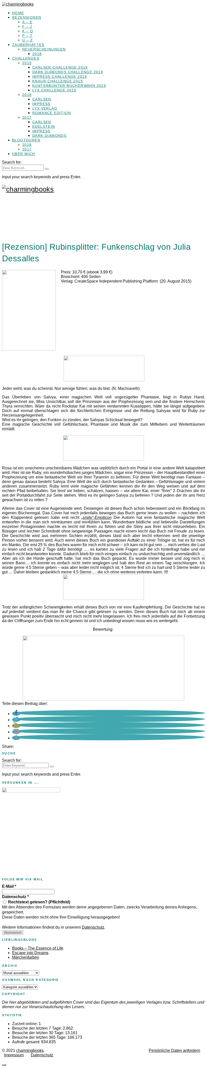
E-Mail (9, 886)
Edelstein (43, 126)
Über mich (23, 154)
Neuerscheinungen (44, 49)
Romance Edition (51, 113)
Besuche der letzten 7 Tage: (37, 1028)
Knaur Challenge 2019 (57, 81)
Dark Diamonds (49, 136)
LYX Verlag (44, 108)
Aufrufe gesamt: (26, 1042)
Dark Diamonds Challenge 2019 (67, 72)
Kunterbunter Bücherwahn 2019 (69, 86)
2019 (27, 63)
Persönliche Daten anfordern (174, 1050)
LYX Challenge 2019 (54, 90)
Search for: (11, 162)
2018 (37, 54)
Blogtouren (26, 140)
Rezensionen (26, 17)
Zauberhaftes (28, 45)
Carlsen (41, 99)
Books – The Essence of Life (37, 948)
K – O (27, 31)
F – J (27, 26)
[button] (16, 713)
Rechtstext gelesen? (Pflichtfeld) (38, 902)
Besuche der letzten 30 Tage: (38, 1033)
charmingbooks (30, 1050)
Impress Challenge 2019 (59, 76)
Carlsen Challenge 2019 (60, 67)
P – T (27, 36)
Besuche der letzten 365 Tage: (39, 1037)
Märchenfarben (25, 957)
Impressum (14, 1055)
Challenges (25, 58)
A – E (27, 22)
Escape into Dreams (30, 953)
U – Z (27, 40)
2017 (27, 117)
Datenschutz (15, 897)
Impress (41, 104)
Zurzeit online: (25, 1024)
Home (18, 13)
